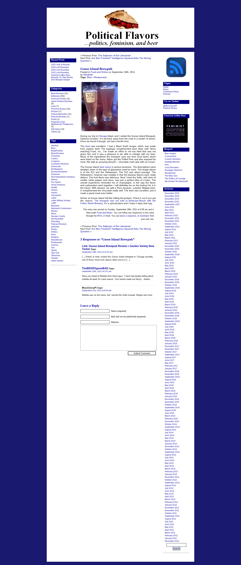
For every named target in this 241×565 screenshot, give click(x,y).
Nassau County (58, 216)
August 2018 (170, 324)
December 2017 (172, 346)
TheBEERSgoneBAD (95, 268)
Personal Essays (58, 109)
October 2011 (171, 513)
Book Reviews (57, 93)
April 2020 (169, 268)
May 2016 (169, 385)
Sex (53, 247)
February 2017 (171, 366)
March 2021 (170, 238)
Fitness (54, 179)
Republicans (56, 240)
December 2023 (172, 199)
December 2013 (172, 446)
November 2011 (172, 510)
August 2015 (170, 410)
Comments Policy (171, 92)
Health (54, 187)
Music (53, 213)
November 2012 (172, 477)
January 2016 (171, 396)
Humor (54, 192)
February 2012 (171, 502)
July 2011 (169, 521)
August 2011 (170, 519)
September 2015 (172, 407)
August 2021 (170, 229)
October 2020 (171, 252)
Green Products (58, 185)
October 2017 (171, 352)
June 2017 (169, 360)
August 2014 (170, 430)
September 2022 (172, 204)
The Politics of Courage (175, 178)
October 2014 (171, 424)
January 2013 (171, 474)
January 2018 (171, 343)
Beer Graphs (170, 153)
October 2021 (171, 224)
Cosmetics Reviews (60, 164)
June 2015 (169, 413)
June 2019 (169, 296)
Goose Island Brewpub (96, 69)
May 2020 (169, 265)
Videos (54, 132)
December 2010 (172, 541)
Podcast (166, 94)
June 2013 (169, 460)
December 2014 (172, 421)
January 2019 (171, 310)
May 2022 (169, 210)
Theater (54, 258)
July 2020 (169, 260)
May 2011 (169, 527)
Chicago (103, 136)
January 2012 (171, 505)
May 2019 (169, 299)
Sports (54, 250)
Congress (55, 161)
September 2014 (172, 427)
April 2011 (169, 530)
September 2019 (172, 288)
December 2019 (172, 279)
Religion (55, 237)
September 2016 (172, 377)
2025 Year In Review (60, 65)
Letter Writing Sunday (60, 200)
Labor (53, 198)
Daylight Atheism (172, 162)
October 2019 (171, 285)
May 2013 (169, 463)
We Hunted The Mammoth (176, 181)
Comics (54, 158)
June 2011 (169, 524)
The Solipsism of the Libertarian (114, 55)
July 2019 (169, 293)
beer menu (105, 167)
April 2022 (169, 213)
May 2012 (169, 494)
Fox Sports (56, 182)
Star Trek (55, 253)
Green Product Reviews (61, 101)
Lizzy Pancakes (172, 167)
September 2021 (172, 227)
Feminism (55, 174)
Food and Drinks (58, 99)
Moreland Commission (61, 208)
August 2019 (170, 291)
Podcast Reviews (59, 117)
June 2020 (169, 263)
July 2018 (169, 327)
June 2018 (169, 329)
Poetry (54, 119)
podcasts (55, 227)
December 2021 (172, 218)
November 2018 (172, 316)
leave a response (128, 216)
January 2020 (171, 277)
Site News (55, 129)
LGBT (53, 203)
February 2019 (171, 307)
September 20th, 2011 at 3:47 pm (96, 271)
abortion (55, 145)
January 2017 (171, 368)
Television (55, 255)
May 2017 (169, 363)
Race (53, 234)
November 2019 (172, 282)
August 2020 (170, 257)
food (87, 146)
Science (54, 245)
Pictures (54, 111)
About (165, 89)
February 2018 (171, 341)
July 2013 (169, 457)
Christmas (55, 156)
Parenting (55, 221)
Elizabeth (88, 74)
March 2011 (170, 533)
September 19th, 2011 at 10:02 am (97, 252)
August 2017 (170, 357)
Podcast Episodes (59, 114)
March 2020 (170, 271)
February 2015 (171, 419)
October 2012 (171, 480)
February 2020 (171, 274)
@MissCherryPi (170, 106)
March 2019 (170, 304)
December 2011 (172, 508)
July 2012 (169, 488)
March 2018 (170, 338)
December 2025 (172, 193)
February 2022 (171, 215)
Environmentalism (59, 172)
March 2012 (170, 499)
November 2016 (172, 374)
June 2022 (169, 207)
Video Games (57, 261)
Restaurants (56, 242)
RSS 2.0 (101, 216)
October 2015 (171, 405)
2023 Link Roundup (60, 70)
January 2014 (171, 444)
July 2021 (169, 232)
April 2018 (169, 335)
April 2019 (169, 302)
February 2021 (171, 240)
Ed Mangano (57, 169)
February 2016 (171, 393)
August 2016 (170, 380)
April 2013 (169, 466)
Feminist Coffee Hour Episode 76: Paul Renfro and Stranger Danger (62, 77)
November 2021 (172, 221)
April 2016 (169, 388)
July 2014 (169, 432)
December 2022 (172, 201)
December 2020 (172, 246)
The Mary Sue (171, 176)
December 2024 (172, 196)
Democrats (56, 166)
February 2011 (171, 535)
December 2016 (172, 371)
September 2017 (172, 355)
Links (53, 106)
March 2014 (170, 441)
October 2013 (171, 449)
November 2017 (172, 349)
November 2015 (172, 402)
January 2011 (171, 538)
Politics (54, 232)
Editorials (55, 96)
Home (166, 87)
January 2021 (171, 243)
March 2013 (170, 469)
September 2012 (172, 483)
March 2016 (170, 391)
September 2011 (172, 516)
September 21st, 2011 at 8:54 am (96, 290)
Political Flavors (120, 27)
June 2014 (169, 435)
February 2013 (171, 471)
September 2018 (172, 321)
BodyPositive (57, 151)
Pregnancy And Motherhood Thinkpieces (62, 123)
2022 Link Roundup (60, 72)
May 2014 (169, 438)
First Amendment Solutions (63, 177)
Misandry (55, 206)
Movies (54, 211)
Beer (53, 148)
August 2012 (170, 485)
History (54, 190)
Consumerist (170, 156)
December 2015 (172, 399)
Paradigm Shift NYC (174, 170)
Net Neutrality (57, 219)
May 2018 (169, 332)
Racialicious (170, 173)
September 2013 (172, 452)
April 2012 (169, 496)
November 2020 (172, 249)
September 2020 (172, 254)
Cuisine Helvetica (173, 159)
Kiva (167, 165)
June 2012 (169, 491)
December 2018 (172, 313)
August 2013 (170, 455)
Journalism (56, 195)
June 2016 (169, 382)
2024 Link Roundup (60, 67)
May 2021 (169, 235)
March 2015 (170, 416)
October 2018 (171, 318)
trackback (144, 216)
